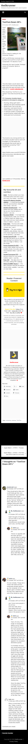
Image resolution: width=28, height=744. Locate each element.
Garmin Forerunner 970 (11, 254)
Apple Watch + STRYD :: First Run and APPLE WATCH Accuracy (14, 453)
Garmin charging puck (10, 207)
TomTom (19, 420)
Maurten (6, 229)
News (4, 19)
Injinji (5, 195)
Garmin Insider (7, 733)
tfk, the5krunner (16, 511)
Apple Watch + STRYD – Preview (14, 448)
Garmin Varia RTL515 (10, 236)
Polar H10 (6, 260)
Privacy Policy (13, 741)
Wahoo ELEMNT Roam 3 (11, 263)
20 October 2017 (6, 25)
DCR (14, 528)
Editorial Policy (8, 319)
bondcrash (10, 487)
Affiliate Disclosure (19, 319)
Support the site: (10, 309)
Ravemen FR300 (9, 215)
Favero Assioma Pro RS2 (11, 245)
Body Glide (7, 224)
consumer (8, 420)
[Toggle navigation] (3, 12)
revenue (14, 420)
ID (17, 380)
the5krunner (8, 5)
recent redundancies (16, 89)
